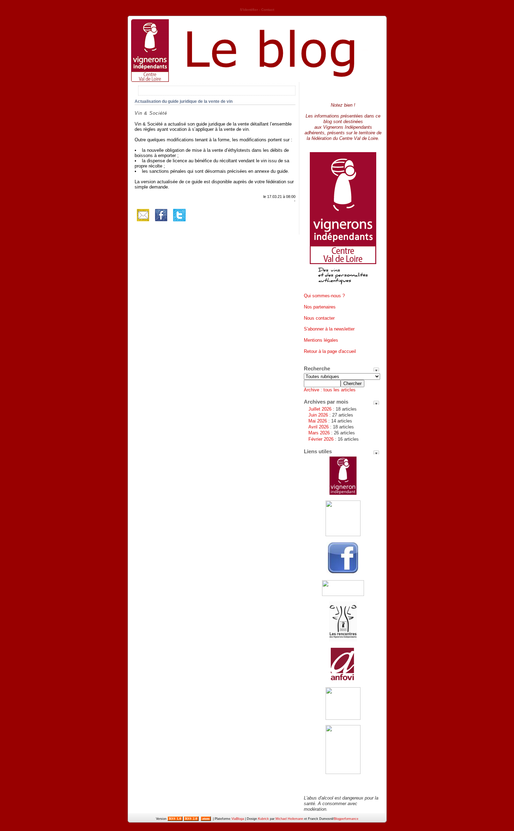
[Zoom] (343, 287)
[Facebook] (161, 222)
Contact (267, 10)
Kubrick (263, 819)
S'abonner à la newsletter (329, 329)
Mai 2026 (317, 421)
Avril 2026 (318, 426)
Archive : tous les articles (330, 389)
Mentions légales (321, 340)
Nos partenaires (320, 307)
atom (205, 819)
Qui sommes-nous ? (324, 295)
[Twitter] (179, 222)
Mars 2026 (319, 432)
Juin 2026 (318, 415)
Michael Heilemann (289, 819)
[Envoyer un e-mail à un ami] (143, 222)
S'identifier (249, 10)
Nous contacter (319, 318)
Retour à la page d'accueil (330, 351)
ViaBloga (237, 819)
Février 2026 (321, 439)
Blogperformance (346, 819)
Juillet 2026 (319, 409)
